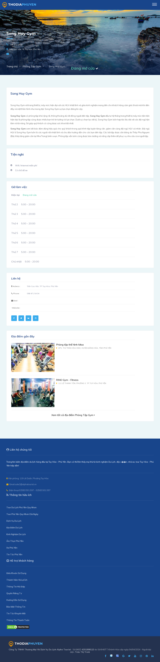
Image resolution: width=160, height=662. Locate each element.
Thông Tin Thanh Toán (17, 620)
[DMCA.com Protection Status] (18, 628)
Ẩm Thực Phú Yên (15, 541)
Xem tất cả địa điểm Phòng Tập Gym (72, 415)
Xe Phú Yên (11, 547)
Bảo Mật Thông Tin (15, 606)
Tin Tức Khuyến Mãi (15, 613)
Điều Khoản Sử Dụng (16, 573)
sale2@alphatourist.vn (26, 484)
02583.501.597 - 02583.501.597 (34, 490)
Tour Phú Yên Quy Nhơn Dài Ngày (22, 514)
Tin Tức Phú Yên (14, 554)
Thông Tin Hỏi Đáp (15, 586)
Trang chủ (12, 66)
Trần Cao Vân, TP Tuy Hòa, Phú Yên (24, 49)
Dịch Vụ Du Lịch (13, 521)
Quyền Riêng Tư (14, 593)
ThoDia (22, 4)
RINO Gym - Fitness (67, 379)
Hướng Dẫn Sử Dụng (16, 600)
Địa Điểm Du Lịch (14, 527)
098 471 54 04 (16, 44)
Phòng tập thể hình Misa (70, 344)
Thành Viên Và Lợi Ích (16, 580)
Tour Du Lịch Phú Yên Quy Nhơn (21, 507)
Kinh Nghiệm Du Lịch (16, 534)
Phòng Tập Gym (32, 66)
